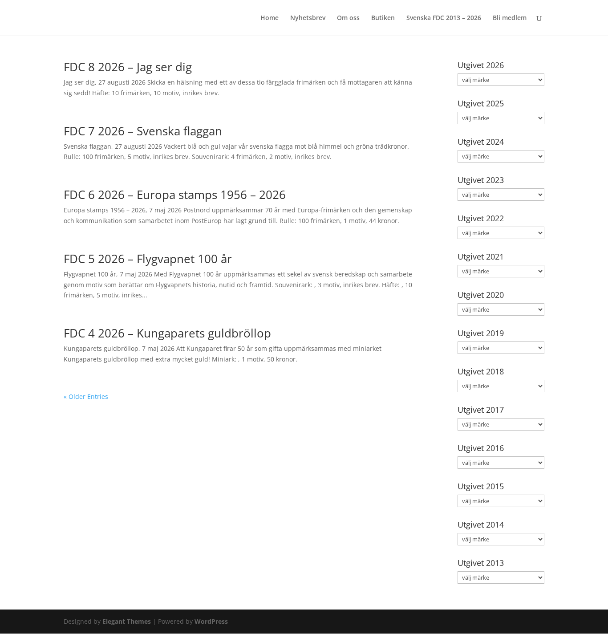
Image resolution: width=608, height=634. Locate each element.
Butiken (383, 18)
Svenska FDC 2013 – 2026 (443, 18)
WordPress (211, 621)
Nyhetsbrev (307, 18)
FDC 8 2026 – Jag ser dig (128, 67)
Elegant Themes (126, 621)
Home (269, 18)
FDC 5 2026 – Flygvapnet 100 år (148, 259)
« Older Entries (86, 396)
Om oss (348, 18)
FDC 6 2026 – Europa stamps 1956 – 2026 (175, 195)
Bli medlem (510, 18)
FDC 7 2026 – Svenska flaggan (143, 131)
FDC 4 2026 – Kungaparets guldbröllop (167, 333)
